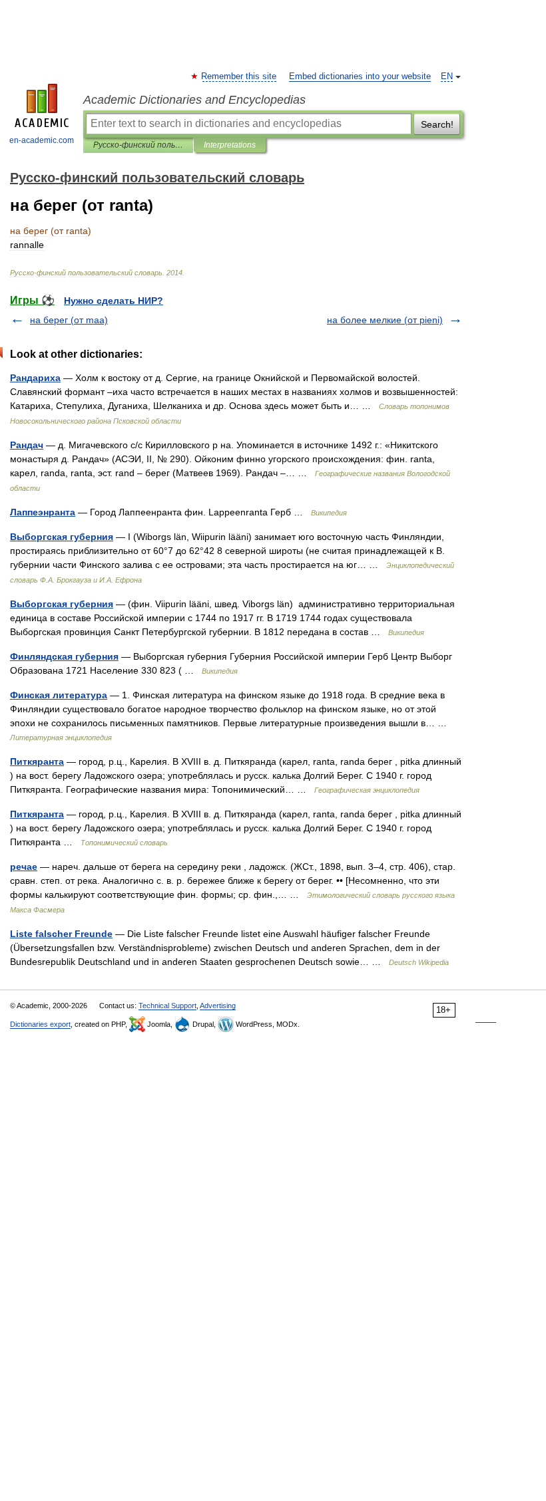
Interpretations (230, 145)
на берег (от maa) (69, 320)
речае (23, 866)
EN (447, 76)
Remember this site (239, 76)
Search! (437, 124)
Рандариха (35, 377)
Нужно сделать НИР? (113, 300)
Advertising (218, 1006)
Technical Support (167, 1006)
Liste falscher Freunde (61, 933)
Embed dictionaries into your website (360, 76)
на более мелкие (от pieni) (385, 320)
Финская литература (58, 695)
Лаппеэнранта (42, 512)
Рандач (26, 445)
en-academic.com (41, 140)
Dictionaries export (40, 1024)
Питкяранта (37, 761)
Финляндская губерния (64, 656)
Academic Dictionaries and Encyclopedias (194, 99)
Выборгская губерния (61, 536)
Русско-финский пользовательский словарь (138, 145)
